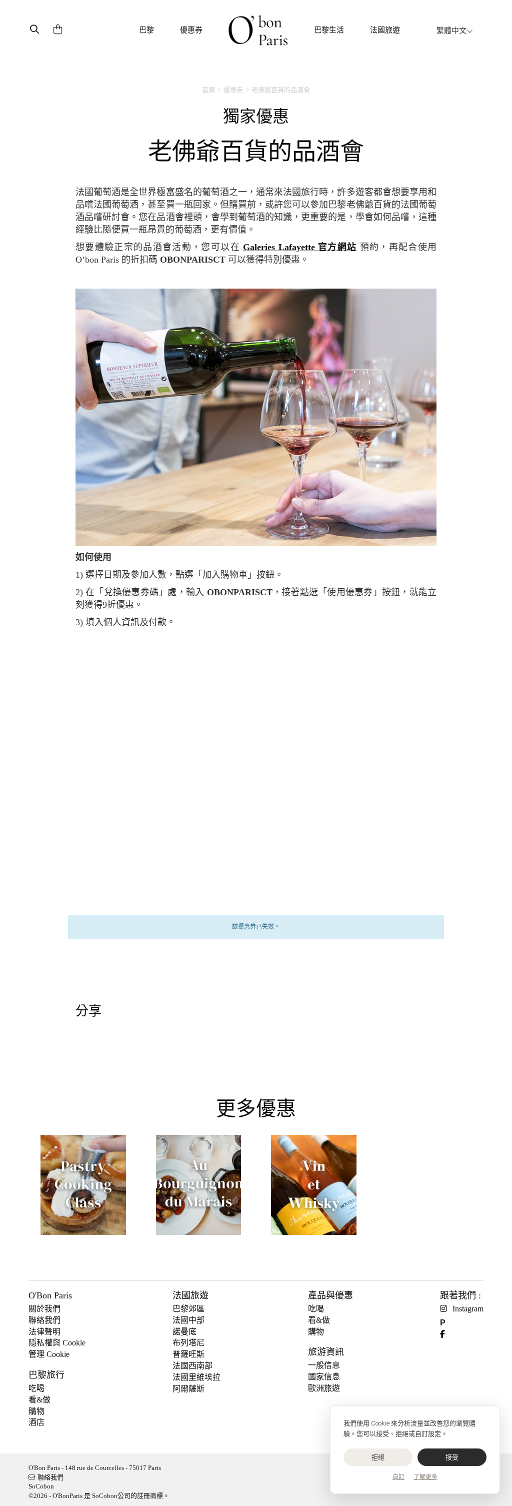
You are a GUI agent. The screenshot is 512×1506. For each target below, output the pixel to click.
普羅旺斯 (188, 1354)
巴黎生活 (329, 30)
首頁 (208, 90)
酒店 (36, 1422)
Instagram (468, 1308)
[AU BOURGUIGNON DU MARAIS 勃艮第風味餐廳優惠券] (198, 1188)
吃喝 (36, 1388)
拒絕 (378, 1457)
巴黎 (146, 30)
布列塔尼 (188, 1342)
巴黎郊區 (188, 1308)
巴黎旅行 (46, 1375)
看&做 (39, 1399)
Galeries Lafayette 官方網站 (299, 247)
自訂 (398, 1476)
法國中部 (188, 1320)
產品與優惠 (330, 1295)
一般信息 (324, 1365)
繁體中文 (451, 31)
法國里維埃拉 (196, 1377)
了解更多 (426, 1476)
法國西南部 (192, 1365)
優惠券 (191, 30)
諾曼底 (184, 1331)
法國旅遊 (385, 30)
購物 (36, 1411)
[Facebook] (446, 1334)
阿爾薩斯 (188, 1388)
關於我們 (44, 1308)
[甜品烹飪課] (83, 1188)
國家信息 (324, 1376)
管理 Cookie (49, 1354)
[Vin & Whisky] (314, 1188)
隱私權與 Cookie (57, 1342)
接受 (452, 1457)
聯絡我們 (44, 1320)
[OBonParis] (258, 30)
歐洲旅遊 (324, 1388)
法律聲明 (44, 1331)
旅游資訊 (326, 1352)
